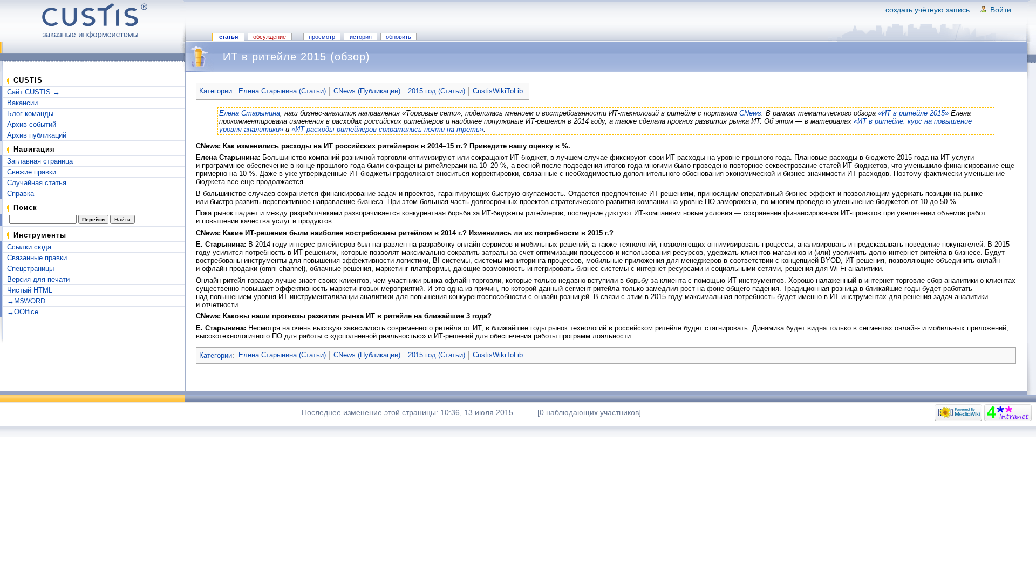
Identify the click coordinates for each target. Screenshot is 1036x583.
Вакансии (22, 103)
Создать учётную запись (927, 9)
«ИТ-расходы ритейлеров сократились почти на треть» (387, 129)
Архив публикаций (36, 135)
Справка (20, 193)
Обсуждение (269, 36)
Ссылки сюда (29, 247)
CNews (750, 113)
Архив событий (31, 124)
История (361, 36)
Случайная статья (36, 183)
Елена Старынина (249, 113)
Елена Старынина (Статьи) (282, 91)
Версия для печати (38, 279)
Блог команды (30, 114)
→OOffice (22, 312)
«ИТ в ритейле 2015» (913, 113)
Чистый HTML (29, 290)
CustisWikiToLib (498, 91)
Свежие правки (31, 172)
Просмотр (322, 36)
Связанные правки (37, 258)
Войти (1000, 9)
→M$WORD (26, 301)
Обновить (398, 36)
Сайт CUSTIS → (33, 92)
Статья (228, 36)
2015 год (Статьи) (436, 91)
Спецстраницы (30, 269)
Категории (215, 91)
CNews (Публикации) (366, 91)
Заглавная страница (40, 161)
